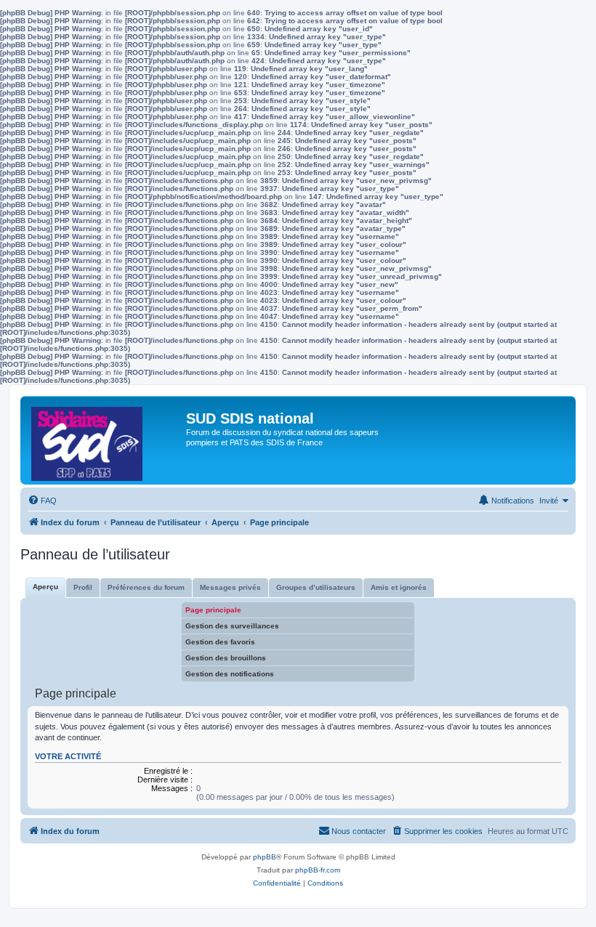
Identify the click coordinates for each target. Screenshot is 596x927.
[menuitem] (42, 500)
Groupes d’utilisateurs (315, 587)
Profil (82, 587)
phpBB (264, 857)
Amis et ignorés (399, 587)
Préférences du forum (146, 587)
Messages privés (230, 587)
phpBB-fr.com (317, 870)
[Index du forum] (105, 440)
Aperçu (45, 587)
